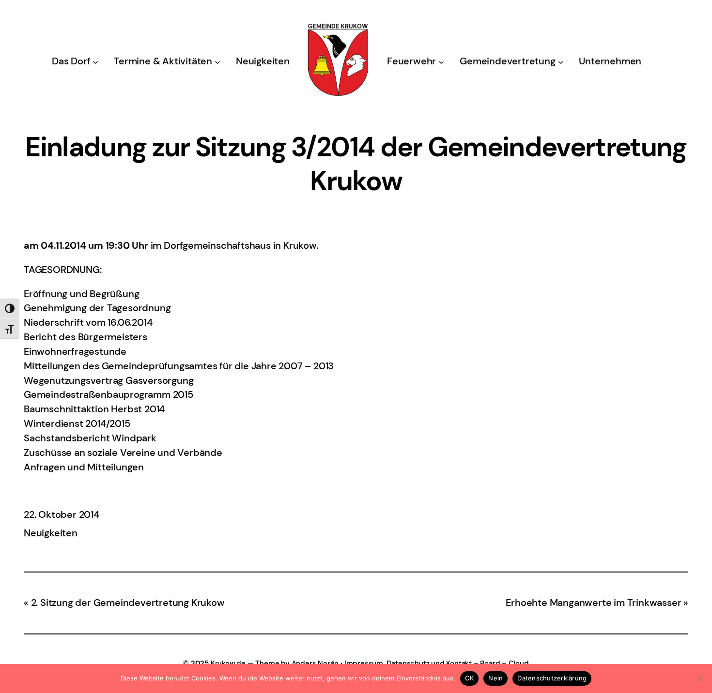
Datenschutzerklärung (552, 678)
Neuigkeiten (50, 533)
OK (469, 678)
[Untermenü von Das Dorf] (95, 61)
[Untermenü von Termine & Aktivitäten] (217, 61)
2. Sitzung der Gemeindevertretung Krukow (128, 602)
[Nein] (700, 678)
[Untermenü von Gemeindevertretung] (561, 61)
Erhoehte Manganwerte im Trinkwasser (593, 602)
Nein (495, 678)
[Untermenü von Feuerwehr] (441, 61)
